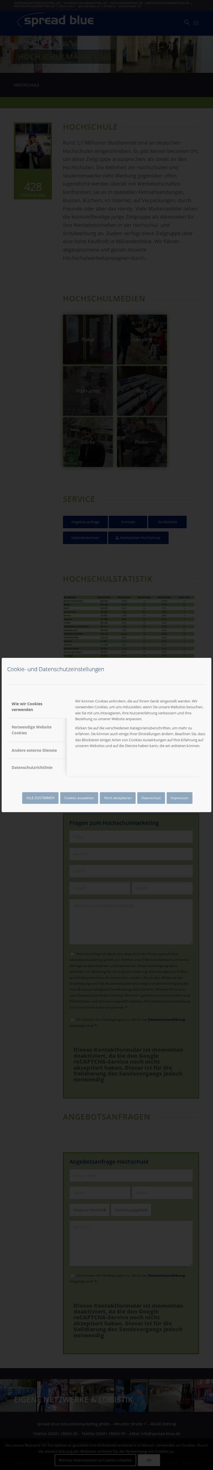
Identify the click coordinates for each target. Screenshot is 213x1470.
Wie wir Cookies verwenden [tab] (27, 706)
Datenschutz (151, 798)
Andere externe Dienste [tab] (34, 750)
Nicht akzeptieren (117, 798)
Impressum (179, 798)
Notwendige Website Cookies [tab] (32, 729)
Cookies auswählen (79, 798)
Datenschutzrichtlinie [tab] (32, 767)
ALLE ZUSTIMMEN (40, 798)
